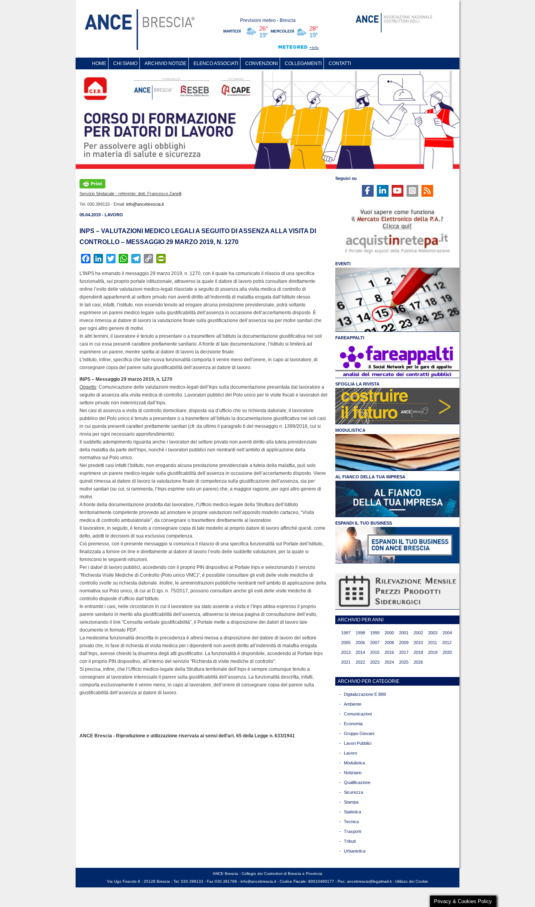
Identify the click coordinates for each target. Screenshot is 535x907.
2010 (418, 642)
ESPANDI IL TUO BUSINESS (363, 523)
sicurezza (353, 792)
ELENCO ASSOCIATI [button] (215, 63)
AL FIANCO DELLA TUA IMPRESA (370, 476)
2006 (360, 642)
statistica (352, 811)
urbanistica (354, 851)
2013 (346, 652)
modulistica (354, 762)
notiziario (352, 772)
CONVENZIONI (261, 63)
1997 (346, 632)
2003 (432, 632)
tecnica (351, 821)
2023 (375, 662)
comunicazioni (358, 713)
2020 (447, 652)
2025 (403, 662)
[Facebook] (368, 191)
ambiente (352, 704)
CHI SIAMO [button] (125, 63)
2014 (360, 652)
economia (353, 723)
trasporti (352, 831)
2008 (389, 642)
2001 (403, 632)
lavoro (350, 753)
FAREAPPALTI (349, 337)
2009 (403, 642)
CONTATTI (340, 63)
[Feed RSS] (427, 191)
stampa (351, 802)
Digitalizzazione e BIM (365, 694)
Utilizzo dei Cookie (411, 881)
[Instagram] (412, 191)
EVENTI (343, 263)
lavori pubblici (357, 743)
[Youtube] (397, 191)
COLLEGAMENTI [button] (303, 63)
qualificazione (357, 782)
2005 (346, 642)
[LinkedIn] (383, 191)
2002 (418, 632)
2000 (389, 632)
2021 (346, 662)
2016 (389, 652)
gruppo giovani (359, 733)
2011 (432, 642)
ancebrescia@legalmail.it (369, 881)
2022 (360, 662)
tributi (350, 841)
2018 (418, 652)
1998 (360, 632)
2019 (432, 652)
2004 (447, 632)
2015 (375, 652)
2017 (403, 652)
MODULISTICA (350, 430)
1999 (375, 632)
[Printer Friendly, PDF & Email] (92, 183)
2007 (375, 642)
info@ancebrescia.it (145, 204)
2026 (418, 662)
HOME (99, 63)
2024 (389, 662)
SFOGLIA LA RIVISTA (357, 384)
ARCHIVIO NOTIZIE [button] (165, 63)
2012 (447, 642)
